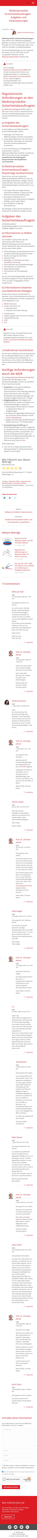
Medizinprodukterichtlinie (10, 57)
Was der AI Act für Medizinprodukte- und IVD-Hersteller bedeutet (24, 540)
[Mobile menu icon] (33, 3)
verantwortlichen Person (24, 886)
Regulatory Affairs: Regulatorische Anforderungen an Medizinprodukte (16, 482)
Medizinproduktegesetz (13, 109)
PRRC (24, 767)
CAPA (5, 320)
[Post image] (7, 542)
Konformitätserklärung (13, 418)
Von (13, 485)
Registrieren (8, 1517)
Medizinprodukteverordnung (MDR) (15, 70)
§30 (3, 111)
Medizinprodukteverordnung (20, 377)
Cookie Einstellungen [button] (18, 1534)
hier (23, 440)
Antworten (29, 642)
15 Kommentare (7, 487)
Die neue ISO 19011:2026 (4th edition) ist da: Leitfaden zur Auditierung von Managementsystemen (24, 566)
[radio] (4, 468)
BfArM (9, 262)
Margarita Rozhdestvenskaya (25, 32)
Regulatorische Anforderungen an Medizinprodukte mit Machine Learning (22, 553)
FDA (19, 262)
